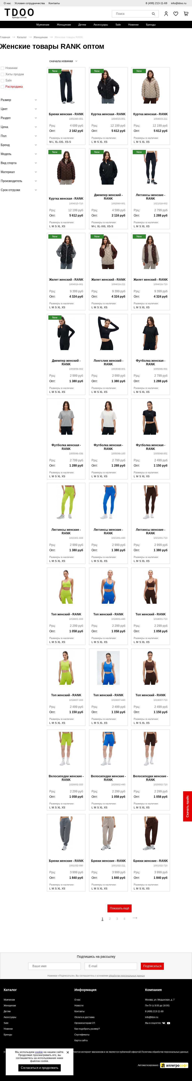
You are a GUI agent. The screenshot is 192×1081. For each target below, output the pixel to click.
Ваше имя (39, 966)
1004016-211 (118, 284)
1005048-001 (160, 453)
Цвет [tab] (4, 109)
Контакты (54, 3)
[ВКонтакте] (163, 1023)
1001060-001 (76, 119)
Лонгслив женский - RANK (108, 362)
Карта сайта (81, 1040)
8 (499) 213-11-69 (156, 3)
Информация (85, 990)
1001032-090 (76, 865)
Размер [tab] (6, 99)
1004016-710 (160, 284)
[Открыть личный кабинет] (166, 13)
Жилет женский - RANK (66, 279)
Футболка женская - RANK (150, 362)
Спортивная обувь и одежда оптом (19, 13)
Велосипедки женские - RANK (66, 778)
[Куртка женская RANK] (108, 90)
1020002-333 (76, 784)
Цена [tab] (4, 127)
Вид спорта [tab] (8, 163)
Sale (118, 24)
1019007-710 (160, 700)
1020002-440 (118, 784)
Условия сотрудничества (30, 3)
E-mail (93, 966)
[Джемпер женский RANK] (108, 171)
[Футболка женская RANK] (150, 336)
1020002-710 (160, 784)
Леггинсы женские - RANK (150, 196)
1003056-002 (76, 369)
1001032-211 (118, 865)
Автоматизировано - (149, 1065)
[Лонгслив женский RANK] (108, 336)
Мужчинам (42, 24)
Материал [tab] (8, 172)
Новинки (133, 24)
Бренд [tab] (5, 145)
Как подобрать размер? (87, 1029)
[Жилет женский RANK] (66, 255)
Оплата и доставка (84, 1017)
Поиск (120, 13)
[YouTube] (168, 1023)
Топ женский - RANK (66, 614)
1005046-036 (76, 453)
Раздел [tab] (5, 118)
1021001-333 (76, 538)
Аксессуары (101, 24)
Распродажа (14, 86)
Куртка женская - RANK (108, 114)
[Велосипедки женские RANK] (66, 752)
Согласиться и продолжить (39, 1067)
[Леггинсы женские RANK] (150, 171)
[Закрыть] (68, 1052)
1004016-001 (76, 284)
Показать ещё (119, 908)
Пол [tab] (3, 136)
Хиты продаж (14, 74)
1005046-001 (160, 369)
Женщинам (64, 24)
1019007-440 (118, 700)
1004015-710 (76, 203)
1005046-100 (118, 453)
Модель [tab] (6, 154)
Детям (82, 24)
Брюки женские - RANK (66, 114)
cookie (39, 1051)
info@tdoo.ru (178, 3)
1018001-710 (160, 619)
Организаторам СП (84, 1023)
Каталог (22, 37)
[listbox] (63, 61)
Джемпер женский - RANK (108, 196)
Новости (78, 1005)
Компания (153, 990)
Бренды (151, 24)
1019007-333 (76, 700)
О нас (7, 3)
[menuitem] (42, 24)
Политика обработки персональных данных (164, 1052)
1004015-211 (160, 119)
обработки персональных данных (127, 975)
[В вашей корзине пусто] (186, 13)
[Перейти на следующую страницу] (135, 919)
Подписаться (152, 966)
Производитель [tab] (11, 181)
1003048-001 (118, 369)
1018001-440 (118, 619)
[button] (154, 14)
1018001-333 (76, 619)
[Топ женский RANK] (66, 590)
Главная (5, 37)
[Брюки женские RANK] (66, 90)
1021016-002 (160, 203)
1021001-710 (160, 538)
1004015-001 (118, 119)
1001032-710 (160, 865)
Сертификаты (81, 1034)
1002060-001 (118, 203)
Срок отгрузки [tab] (10, 190)
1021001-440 (118, 538)
